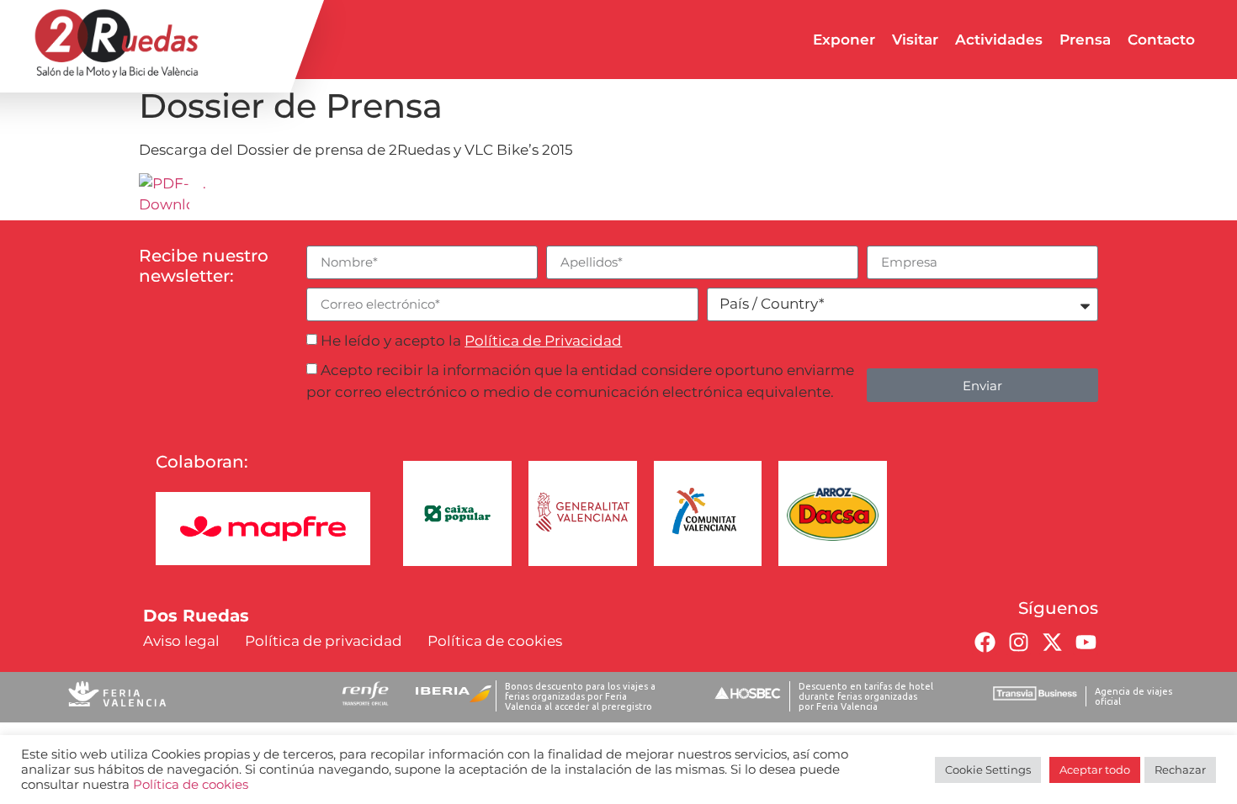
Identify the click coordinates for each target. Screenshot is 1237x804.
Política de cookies (190, 784)
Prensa (1085, 39)
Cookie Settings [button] (988, 769)
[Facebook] (984, 642)
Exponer (844, 39)
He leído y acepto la (471, 340)
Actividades (999, 39)
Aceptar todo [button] (1094, 769)
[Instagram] (1018, 642)
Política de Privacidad (543, 340)
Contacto (1161, 39)
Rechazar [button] (1180, 769)
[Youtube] (1085, 642)
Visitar (915, 39)
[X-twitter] (1051, 642)
